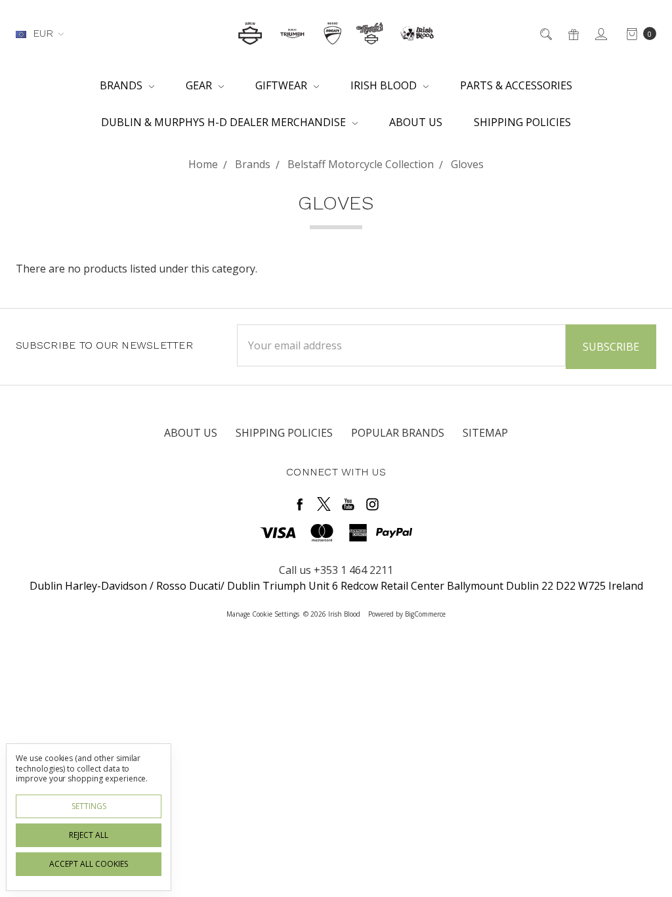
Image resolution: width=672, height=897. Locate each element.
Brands (122, 85)
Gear (200, 85)
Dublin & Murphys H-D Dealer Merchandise (224, 122)
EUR (43, 33)
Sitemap (485, 433)
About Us (415, 122)
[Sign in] (600, 33)
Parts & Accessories (516, 85)
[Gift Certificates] (572, 33)
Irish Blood (384, 85)
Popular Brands (397, 433)
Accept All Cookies (88, 863)
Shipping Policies (522, 122)
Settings (89, 806)
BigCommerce (425, 614)
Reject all (88, 835)
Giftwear (282, 85)
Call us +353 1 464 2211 (336, 570)
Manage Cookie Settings (262, 614)
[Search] (545, 33)
